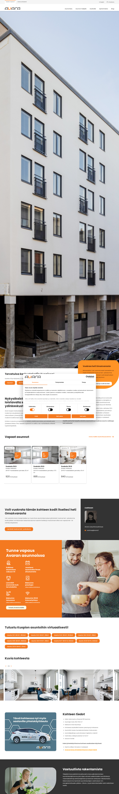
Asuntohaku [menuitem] (68, 8)
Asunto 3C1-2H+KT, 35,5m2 (16, 635)
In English (101, 2)
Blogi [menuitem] (112, 8)
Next (11, 666)
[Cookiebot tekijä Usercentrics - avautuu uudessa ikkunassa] (87, 377)
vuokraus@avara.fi (93, 530)
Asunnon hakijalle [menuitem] (81, 8)
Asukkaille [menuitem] (93, 8)
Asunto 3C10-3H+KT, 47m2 (16, 646)
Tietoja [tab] (84, 382)
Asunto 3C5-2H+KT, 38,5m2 (16, 641)
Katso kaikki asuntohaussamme (100, 437)
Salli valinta (59, 416)
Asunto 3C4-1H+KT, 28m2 (87, 635)
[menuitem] (10, 2)
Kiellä (36, 416)
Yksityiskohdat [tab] (59, 382)
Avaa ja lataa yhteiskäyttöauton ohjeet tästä (81, 750)
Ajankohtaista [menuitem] (103, 8)
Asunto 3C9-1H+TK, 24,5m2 (88, 641)
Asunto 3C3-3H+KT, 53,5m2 (63, 635)
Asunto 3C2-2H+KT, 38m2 (40, 635)
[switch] (50, 409)
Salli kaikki (83, 416)
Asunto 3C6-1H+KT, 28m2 (40, 641)
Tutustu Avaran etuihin (16, 608)
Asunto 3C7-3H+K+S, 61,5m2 (63, 641)
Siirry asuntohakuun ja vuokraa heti (97, 384)
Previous (6, 666)
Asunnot (10, 383)
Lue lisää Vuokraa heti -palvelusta (19, 529)
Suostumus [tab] (35, 382)
